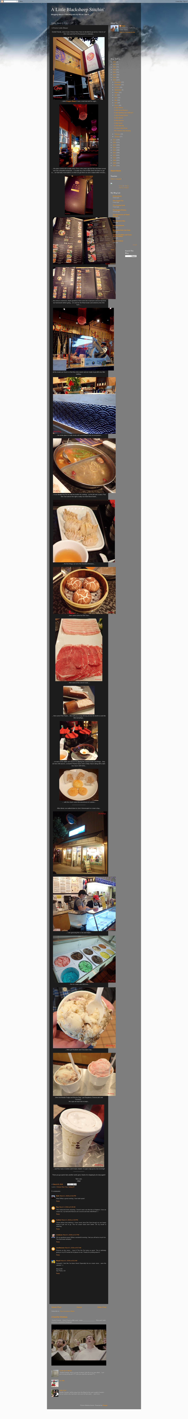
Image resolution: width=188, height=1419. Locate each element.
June (116, 97)
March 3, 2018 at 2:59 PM (70, 1220)
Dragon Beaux (71, 101)
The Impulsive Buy (119, 221)
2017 (114, 140)
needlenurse (60, 1247)
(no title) (62, 1380)
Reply (58, 1201)
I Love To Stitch (118, 241)
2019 (114, 77)
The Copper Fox (118, 200)
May (115, 100)
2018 (114, 80)
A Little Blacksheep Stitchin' (77, 9)
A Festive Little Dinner (120, 128)
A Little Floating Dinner (121, 115)
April (116, 102)
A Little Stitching (119, 125)
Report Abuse (116, 171)
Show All (135, 244)
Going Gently (117, 196)
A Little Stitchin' (118, 118)
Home (79, 1307)
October (117, 87)
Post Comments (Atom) (67, 1311)
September (118, 90)
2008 (114, 163)
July (115, 95)
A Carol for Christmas (59, 1317)
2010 (114, 158)
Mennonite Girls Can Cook (121, 230)
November (117, 84)
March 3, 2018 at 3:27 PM (71, 1235)
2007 (114, 165)
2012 (114, 152)
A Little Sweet (118, 123)
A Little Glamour (119, 120)
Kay (57, 1207)
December (117, 82)
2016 (114, 142)
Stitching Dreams (118, 225)
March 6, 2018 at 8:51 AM (69, 1260)
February (117, 134)
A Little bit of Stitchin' (65, 1370)
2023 (114, 67)
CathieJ (58, 1220)
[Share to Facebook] (74, 1184)
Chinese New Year (62, 1187)
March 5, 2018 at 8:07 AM (73, 1247)
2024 (114, 64)
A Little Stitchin (118, 107)
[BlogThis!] (70, 1184)
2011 (114, 155)
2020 (114, 74)
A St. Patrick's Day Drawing (122, 130)
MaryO (58, 1260)
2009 (114, 160)
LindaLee (59, 1235)
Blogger (105, 1405)
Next (128, 185)
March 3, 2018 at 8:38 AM (67, 1207)
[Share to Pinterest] (76, 1184)
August (116, 92)
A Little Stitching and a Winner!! (123, 112)
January (117, 136)
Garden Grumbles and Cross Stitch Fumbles (122, 235)
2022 (114, 69)
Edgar (123, 26)
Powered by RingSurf (123, 187)
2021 (114, 72)
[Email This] (68, 1184)
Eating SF (72, 1187)
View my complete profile (127, 32)
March (116, 105)
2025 (114, 62)
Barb (57, 1196)
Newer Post (56, 1307)
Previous (121, 185)
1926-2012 (62, 1390)
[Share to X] (72, 1184)
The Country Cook (119, 205)
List (124, 185)
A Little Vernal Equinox (121, 110)
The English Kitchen (119, 210)
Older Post (101, 1307)
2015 (114, 145)
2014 (114, 147)
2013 (114, 150)
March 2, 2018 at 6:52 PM (68, 1196)
